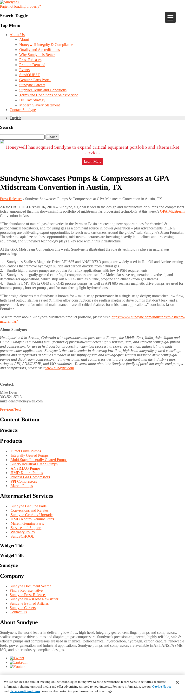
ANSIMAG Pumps (25, 468)
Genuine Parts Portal (35, 80)
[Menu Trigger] (170, 17)
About (24, 39)
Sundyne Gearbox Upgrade (31, 515)
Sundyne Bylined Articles (29, 603)
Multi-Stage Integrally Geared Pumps (38, 460)
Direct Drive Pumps (25, 451)
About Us (17, 35)
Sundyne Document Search (30, 586)
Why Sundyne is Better (37, 55)
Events (24, 70)
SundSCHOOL (22, 536)
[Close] (177, 682)
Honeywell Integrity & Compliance (46, 45)
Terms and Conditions (25, 691)
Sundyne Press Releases (28, 595)
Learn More (92, 161)
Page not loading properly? (20, 6)
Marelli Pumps (21, 486)
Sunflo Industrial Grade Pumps (34, 464)
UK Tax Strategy (32, 100)
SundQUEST (29, 75)
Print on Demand (32, 65)
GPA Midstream (172, 211)
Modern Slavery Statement (39, 105)
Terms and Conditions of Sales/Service (48, 95)
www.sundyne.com (59, 368)
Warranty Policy (22, 532)
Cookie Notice (161, 686)
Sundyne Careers (32, 85)
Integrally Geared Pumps (29, 455)
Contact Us (18, 612)
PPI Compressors (23, 481)
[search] (92, 137)
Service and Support (25, 528)
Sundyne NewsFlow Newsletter (34, 599)
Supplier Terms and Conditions (42, 90)
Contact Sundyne (23, 110)
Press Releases (30, 60)
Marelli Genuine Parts (27, 523)
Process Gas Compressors (30, 477)
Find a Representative (26, 590)
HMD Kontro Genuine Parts (32, 519)
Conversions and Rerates (29, 510)
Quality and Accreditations (39, 50)
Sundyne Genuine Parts (28, 506)
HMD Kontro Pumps (26, 473)
